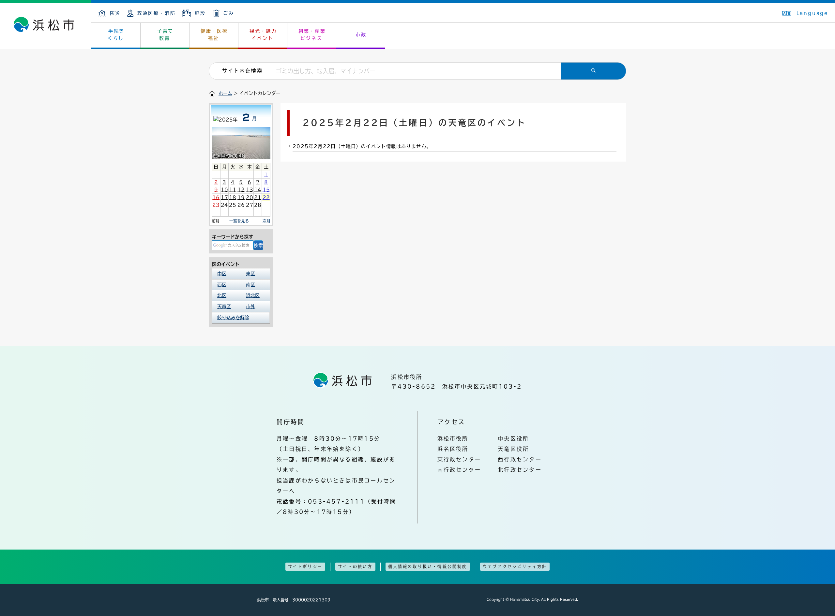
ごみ (228, 13)
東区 (250, 273)
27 (249, 205)
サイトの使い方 (355, 566)
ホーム (225, 93)
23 (216, 205)
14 (257, 189)
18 (232, 197)
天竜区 (224, 306)
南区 (250, 284)
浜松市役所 (453, 438)
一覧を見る (239, 221)
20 (249, 197)
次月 (266, 221)
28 (257, 205)
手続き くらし (116, 34)
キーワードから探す (232, 237)
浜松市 (45, 26)
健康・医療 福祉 (214, 34)
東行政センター (459, 459)
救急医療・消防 (156, 13)
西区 (221, 284)
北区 (221, 295)
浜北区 (253, 295)
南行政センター (459, 469)
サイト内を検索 (242, 70)
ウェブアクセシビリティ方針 (515, 566)
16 (216, 197)
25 (232, 205)
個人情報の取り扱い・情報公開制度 (427, 566)
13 (249, 189)
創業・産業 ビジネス (312, 34)
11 (232, 189)
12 (241, 189)
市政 (361, 34)
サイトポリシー (305, 566)
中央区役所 (513, 438)
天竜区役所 (513, 448)
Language (812, 13)
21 (257, 197)
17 (224, 197)
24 (224, 205)
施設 (200, 13)
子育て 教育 (165, 34)
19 (241, 197)
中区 (221, 273)
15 (266, 189)
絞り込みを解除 (233, 317)
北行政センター (520, 469)
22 (266, 197)
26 (241, 205)
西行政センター (520, 459)
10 (224, 189)
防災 (115, 13)
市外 (250, 306)
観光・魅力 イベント (263, 34)
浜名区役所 (453, 448)
